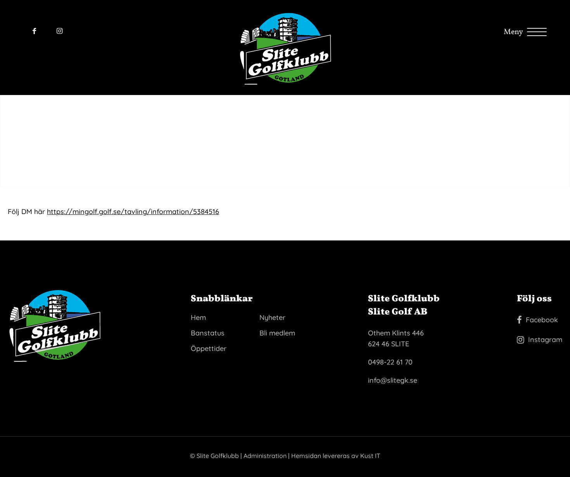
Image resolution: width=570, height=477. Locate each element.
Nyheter (272, 317)
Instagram (545, 339)
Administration (265, 456)
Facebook (542, 319)
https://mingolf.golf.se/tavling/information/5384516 (133, 211)
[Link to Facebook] (34, 30)
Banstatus (208, 332)
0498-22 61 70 (390, 362)
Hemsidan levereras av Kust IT (335, 456)
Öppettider (208, 348)
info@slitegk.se (392, 380)
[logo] (285, 47)
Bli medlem (277, 332)
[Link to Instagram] (59, 30)
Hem (198, 317)
